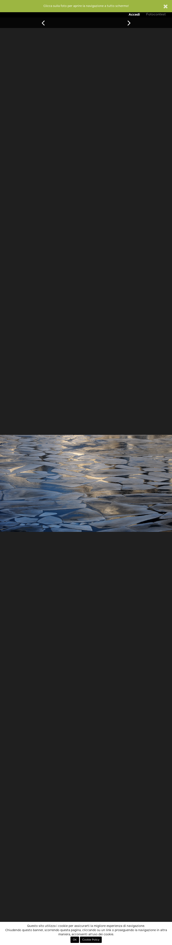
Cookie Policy (90, 939)
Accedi (134, 14)
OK (75, 939)
